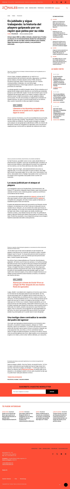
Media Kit (4, 470)
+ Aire (15, 478)
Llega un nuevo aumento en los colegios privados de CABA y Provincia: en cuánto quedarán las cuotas (60, 52)
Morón (37, 411)
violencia (34, 196)
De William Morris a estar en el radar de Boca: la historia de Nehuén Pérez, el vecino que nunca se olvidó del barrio (60, 61)
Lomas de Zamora (57, 411)
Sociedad (55, 88)
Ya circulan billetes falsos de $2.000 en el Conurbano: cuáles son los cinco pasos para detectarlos (59, 97)
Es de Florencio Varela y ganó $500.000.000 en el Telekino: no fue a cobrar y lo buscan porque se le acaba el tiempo (59, 81)
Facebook (52, 2)
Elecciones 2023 (49, 7)
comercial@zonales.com (7, 462)
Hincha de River (11, 2)
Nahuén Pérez (40, 2)
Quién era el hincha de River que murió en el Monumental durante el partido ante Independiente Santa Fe (60, 24)
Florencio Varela (57, 87)
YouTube (61, 2)
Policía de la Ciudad (27, 369)
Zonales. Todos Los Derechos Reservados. (18, 484)
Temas (13, 15)
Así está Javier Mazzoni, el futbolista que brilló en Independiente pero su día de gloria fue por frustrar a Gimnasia (59, 113)
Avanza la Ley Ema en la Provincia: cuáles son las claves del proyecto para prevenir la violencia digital (60, 43)
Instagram (65, 2)
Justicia (40, 198)
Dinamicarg (23, 478)
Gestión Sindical (6, 478)
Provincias (41, 7)
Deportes (62, 119)
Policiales (19, 15)
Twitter (56, 2)
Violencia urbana (24, 379)
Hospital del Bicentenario (19, 2)
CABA (26, 7)
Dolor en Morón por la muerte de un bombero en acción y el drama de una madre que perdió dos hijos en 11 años (43, 416)
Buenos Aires (32, 7)
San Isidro (21, 411)
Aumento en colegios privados (31, 2)
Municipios (21, 7)
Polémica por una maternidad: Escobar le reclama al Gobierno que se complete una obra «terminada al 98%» (60, 34)
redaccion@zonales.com (7, 464)
